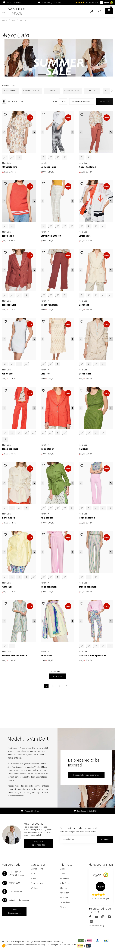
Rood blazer (47, 448)
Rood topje (8, 235)
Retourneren (65, 878)
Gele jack (7, 586)
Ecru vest (84, 304)
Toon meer (57, 676)
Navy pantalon (48, 166)
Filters (102, 101)
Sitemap (63, 888)
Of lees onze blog (96, 925)
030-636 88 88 (15, 882)
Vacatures (64, 897)
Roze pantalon (87, 517)
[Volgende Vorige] (66, 686)
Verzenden (64, 892)
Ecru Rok (45, 373)
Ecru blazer (85, 373)
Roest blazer (9, 304)
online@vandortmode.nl (19, 900)
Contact (63, 873)
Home (4, 20)
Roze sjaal (46, 655)
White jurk (7, 373)
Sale (13, 20)
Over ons (63, 868)
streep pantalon (88, 586)
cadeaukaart (65, 902)
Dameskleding (37, 868)
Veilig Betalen (65, 883)
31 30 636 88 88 (15, 891)
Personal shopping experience (86, 775)
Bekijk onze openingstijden (38, 843)
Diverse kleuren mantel (15, 655)
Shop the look (37, 883)
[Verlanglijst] (99, 11)
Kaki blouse (47, 517)
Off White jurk (9, 166)
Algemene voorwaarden (14, 944)
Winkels (34, 888)
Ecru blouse (8, 517)
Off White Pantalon (51, 235)
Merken (34, 878)
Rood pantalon (10, 448)
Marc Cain (24, 20)
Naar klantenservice (14, 911)
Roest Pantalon (87, 166)
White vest (84, 235)
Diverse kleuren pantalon (92, 655)
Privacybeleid (31, 944)
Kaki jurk (83, 448)
